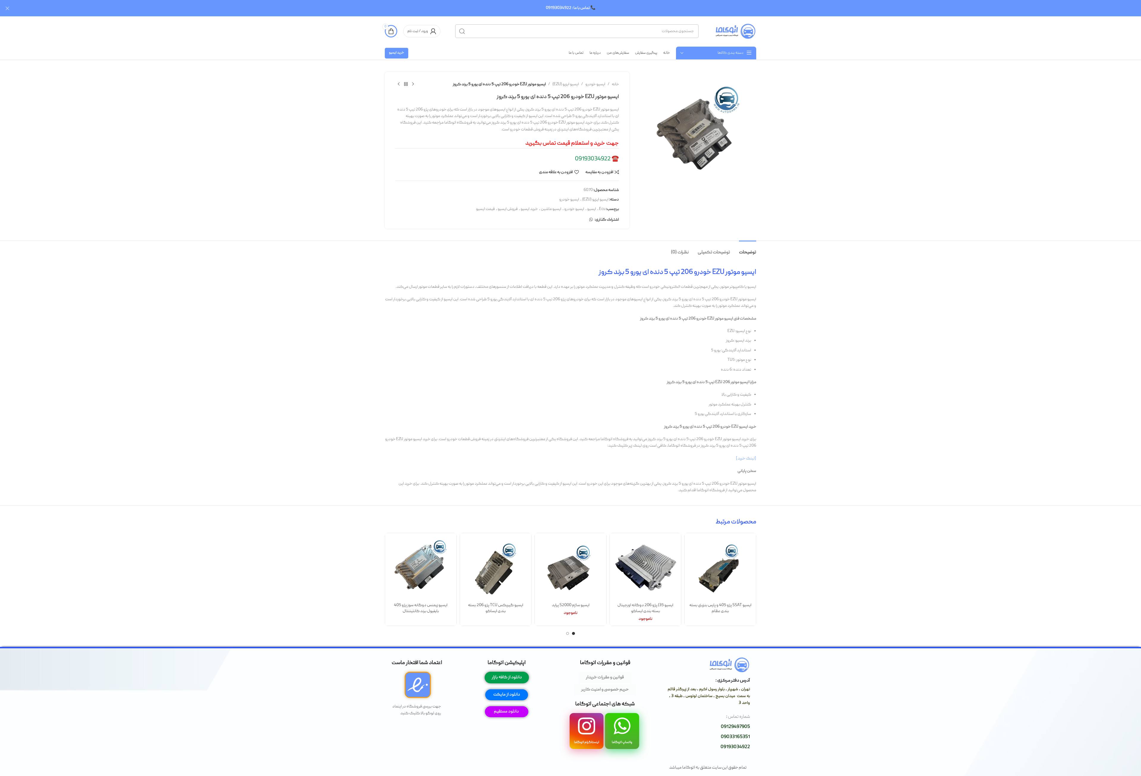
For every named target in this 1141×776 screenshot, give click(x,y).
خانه (615, 84)
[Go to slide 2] (567, 633)
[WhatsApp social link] (591, 220)
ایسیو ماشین (551, 209)
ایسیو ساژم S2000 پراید (571, 605)
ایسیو (591, 209)
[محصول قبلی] (413, 84)
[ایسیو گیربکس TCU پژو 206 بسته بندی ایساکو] (495, 569)
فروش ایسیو (508, 209)
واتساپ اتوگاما (622, 742)
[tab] (747, 250)
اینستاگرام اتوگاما (586, 742)
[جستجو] (462, 31)
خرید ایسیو (396, 52)
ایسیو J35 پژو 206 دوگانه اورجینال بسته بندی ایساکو (645, 608)
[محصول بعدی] (398, 84)
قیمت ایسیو (485, 209)
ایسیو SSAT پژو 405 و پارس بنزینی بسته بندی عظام (720, 608)
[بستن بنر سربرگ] (7, 8)
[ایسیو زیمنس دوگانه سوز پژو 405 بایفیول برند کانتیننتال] (421, 569)
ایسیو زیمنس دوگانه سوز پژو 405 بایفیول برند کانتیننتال (420, 608)
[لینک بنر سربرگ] (579, 8)
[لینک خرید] (746, 459)
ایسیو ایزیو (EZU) (565, 84)
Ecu (602, 209)
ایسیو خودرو (595, 84)
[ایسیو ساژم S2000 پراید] (570, 569)
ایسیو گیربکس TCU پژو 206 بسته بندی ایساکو (495, 608)
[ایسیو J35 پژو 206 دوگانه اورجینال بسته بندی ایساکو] (645, 569)
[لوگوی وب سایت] (734, 31)
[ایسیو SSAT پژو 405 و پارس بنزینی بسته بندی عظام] (720, 569)
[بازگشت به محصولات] (405, 84)
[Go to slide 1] (573, 633)
